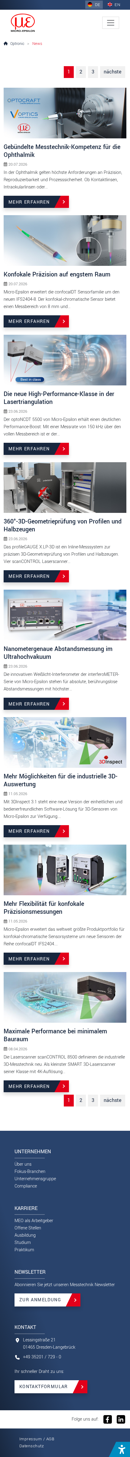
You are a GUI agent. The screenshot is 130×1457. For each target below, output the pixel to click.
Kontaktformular (43, 1387)
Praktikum (24, 1250)
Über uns (23, 1164)
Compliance (26, 1186)
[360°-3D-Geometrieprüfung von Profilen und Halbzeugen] (65, 487)
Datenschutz (31, 1446)
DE (96, 5)
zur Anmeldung (40, 1300)
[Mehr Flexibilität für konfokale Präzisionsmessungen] (65, 869)
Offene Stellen (28, 1228)
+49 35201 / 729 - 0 (42, 1357)
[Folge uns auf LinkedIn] (120, 1419)
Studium (23, 1242)
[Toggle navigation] (110, 23)
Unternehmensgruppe (35, 1179)
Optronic (17, 43)
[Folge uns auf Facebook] (107, 1419)
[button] (119, 1449)
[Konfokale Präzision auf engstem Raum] (65, 240)
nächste (113, 71)
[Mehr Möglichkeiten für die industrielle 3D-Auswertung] (65, 742)
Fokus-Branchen (30, 1171)
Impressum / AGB (36, 1439)
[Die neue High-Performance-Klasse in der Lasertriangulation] (65, 360)
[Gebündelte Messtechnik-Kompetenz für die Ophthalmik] (65, 113)
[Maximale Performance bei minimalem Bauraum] (65, 997)
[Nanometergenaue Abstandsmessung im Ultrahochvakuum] (65, 615)
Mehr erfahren (29, 202)
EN (117, 5)
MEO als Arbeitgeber (34, 1221)
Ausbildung (25, 1235)
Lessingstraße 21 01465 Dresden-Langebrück (49, 1343)
